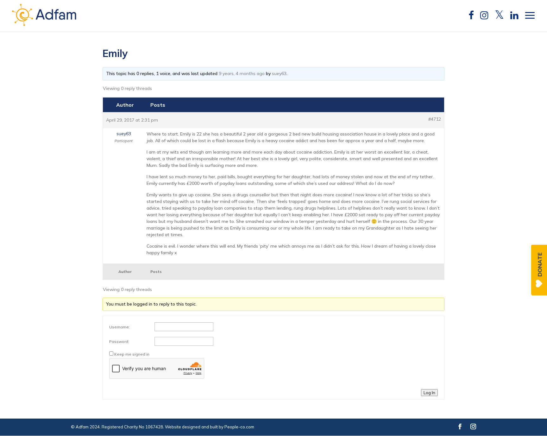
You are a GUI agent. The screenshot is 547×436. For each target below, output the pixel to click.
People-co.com (239, 426)
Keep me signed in (131, 354)
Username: (119, 327)
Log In (429, 392)
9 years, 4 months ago (242, 73)
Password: (119, 341)
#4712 (434, 119)
